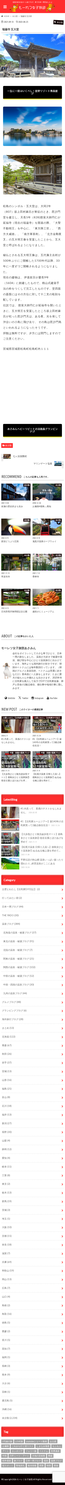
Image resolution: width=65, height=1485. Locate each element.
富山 (6, 1097)
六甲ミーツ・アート (19, 1455)
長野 (7, 1132)
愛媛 (6, 1331)
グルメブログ (11, 1002)
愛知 (6, 1157)
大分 (6, 1383)
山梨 (6, 1140)
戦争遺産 (6, 1460)
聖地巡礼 (20, 1465)
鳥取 (7, 1313)
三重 (6, 1175)
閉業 (41, 1465)
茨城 (6, 1209)
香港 (56, 1465)
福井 (7, 1114)
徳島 (6, 1322)
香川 (6, 1339)
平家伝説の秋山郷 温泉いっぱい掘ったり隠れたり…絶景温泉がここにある (42, 863)
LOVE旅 (19, 1441)
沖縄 (7, 1409)
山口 (6, 1296)
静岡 (7, 1149)
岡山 (7, 1279)
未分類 (8, 445)
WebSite (11, 698)
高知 (6, 1348)
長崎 (6, 1365)
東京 (6, 1183)
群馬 (7, 1201)
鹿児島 (7, 1400)
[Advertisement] (32, 388)
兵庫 (7, 1262)
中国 (4, 1455)
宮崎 (6, 1391)
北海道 (8, 1036)
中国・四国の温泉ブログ (18, 984)
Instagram (39, 698)
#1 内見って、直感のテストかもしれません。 (41, 810)
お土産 (53, 1441)
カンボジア (17, 1451)
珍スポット (7, 1465)
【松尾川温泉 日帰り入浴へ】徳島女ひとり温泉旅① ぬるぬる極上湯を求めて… (42, 850)
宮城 (7, 1071)
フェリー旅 (31, 1451)
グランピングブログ (14, 1010)
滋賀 (6, 1253)
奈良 (7, 1244)
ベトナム (43, 1451)
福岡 (6, 1357)
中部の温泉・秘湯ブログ (18, 975)
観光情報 (32, 1465)
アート (5, 1451)
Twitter (25, 698)
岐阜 (7, 1166)
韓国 (49, 1465)
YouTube (53, 698)
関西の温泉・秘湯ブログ (19, 967)
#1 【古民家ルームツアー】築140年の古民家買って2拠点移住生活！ (42, 823)
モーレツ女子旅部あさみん (18, 647)
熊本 (6, 1374)
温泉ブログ (11, 923)
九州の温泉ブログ (15, 993)
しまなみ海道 (42, 1446)
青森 (7, 1045)
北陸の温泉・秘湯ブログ (17, 949)
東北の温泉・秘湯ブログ (18, 941)
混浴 (46, 1460)
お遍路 (5, 1446)
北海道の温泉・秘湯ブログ (19, 932)
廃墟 (50, 1455)
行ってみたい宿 (12, 897)
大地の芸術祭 (38, 1455)
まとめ (8, 1027)
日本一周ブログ (12, 906)
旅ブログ (18, 1460)
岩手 (7, 1062)
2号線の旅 (7, 1441)
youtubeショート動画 (36, 1441)
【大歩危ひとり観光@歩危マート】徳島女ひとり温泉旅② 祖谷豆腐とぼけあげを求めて (42, 838)
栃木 (7, 1192)
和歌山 (8, 1270)
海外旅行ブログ (12, 1019)
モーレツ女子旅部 (25, 1479)
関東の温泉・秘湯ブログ (18, 958)
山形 (7, 1079)
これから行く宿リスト (22, 1446)
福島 (7, 1088)
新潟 (7, 1123)
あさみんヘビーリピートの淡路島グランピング (32, 430)
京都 (7, 1235)
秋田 (7, 1053)
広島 (6, 1287)
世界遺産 (55, 1451)
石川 (7, 1105)
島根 (6, 1305)
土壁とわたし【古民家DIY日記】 (21, 889)
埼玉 (6, 1218)
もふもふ (56, 1446)
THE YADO (10, 915)
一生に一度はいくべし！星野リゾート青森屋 (32, 91)
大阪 (7, 1227)
